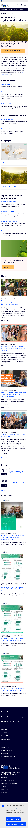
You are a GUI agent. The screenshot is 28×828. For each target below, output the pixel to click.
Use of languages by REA (8, 756)
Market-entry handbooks (9, 202)
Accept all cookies (13, 819)
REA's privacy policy (7, 750)
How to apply (5, 92)
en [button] (17, 5)
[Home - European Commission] (5, 5)
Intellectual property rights (9, 221)
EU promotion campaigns (10, 186)
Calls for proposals (7, 84)
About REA (4, 733)
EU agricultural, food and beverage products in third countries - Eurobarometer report (12, 537)
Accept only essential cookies (16, 824)
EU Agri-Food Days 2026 (17, 482)
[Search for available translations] (12, 74)
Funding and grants (8, 13)
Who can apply (6, 103)
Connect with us (5, 739)
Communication (6, 129)
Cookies (3, 786)
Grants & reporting (7, 119)
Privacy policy (5, 789)
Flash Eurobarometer (8, 211)
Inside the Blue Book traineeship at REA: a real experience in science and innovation (13, 348)
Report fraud (4, 753)
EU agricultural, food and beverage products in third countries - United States (12, 589)
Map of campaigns (8, 163)
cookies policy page (11, 808)
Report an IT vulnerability (8, 780)
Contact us (4, 777)
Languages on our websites (9, 783)
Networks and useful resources (11, 231)
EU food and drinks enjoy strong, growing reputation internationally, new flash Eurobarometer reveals (13, 303)
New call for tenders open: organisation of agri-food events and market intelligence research (13, 394)
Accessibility (4, 796)
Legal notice (4, 792)
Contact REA (5, 736)
